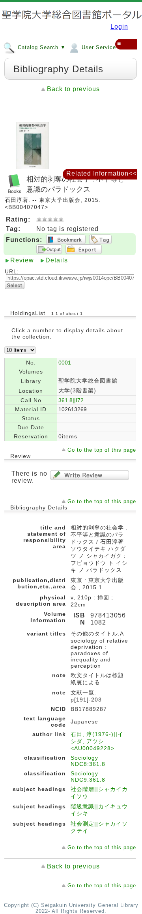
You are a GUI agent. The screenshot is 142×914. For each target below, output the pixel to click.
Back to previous (73, 89)
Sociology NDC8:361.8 (88, 761)
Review (22, 260)
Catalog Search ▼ (41, 47)
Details (56, 260)
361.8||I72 (71, 400)
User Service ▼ (101, 47)
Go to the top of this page (101, 450)
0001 (64, 362)
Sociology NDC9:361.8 (88, 776)
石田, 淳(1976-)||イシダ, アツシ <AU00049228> (97, 741)
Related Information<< (101, 173)
